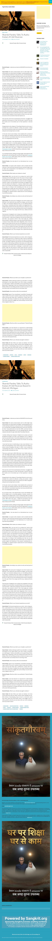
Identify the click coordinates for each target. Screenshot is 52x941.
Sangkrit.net (8, 812)
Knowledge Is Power (6, 149)
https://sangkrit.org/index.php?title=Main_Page (9, 929)
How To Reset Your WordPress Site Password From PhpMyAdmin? (44, 43)
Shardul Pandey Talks (15, 356)
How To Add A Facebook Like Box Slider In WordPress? (45, 83)
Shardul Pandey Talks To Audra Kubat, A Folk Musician (15, 35)
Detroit (11, 354)
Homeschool (5, 381)
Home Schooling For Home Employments (44, 69)
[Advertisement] (17, 313)
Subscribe (39, 33)
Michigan (20, 354)
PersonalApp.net (36, 934)
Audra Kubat (5, 354)
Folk (16, 354)
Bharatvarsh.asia (16, 934)
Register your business (6, 1)
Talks (6, 32)
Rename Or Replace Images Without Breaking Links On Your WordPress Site (45, 73)
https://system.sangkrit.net (30, 802)
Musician (29, 354)
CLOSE (50, 1)
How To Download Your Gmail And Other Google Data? (45, 78)
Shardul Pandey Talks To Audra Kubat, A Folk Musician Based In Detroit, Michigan (16, 385)
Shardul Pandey (6, 356)
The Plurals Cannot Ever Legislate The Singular (45, 56)
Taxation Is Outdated (44, 58)
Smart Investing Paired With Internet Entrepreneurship (44, 87)
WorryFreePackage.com (26, 934)
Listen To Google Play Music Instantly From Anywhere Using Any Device (44, 64)
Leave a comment (16, 39)
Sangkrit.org (29, 817)
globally (13, 1)
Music (3, 32)
